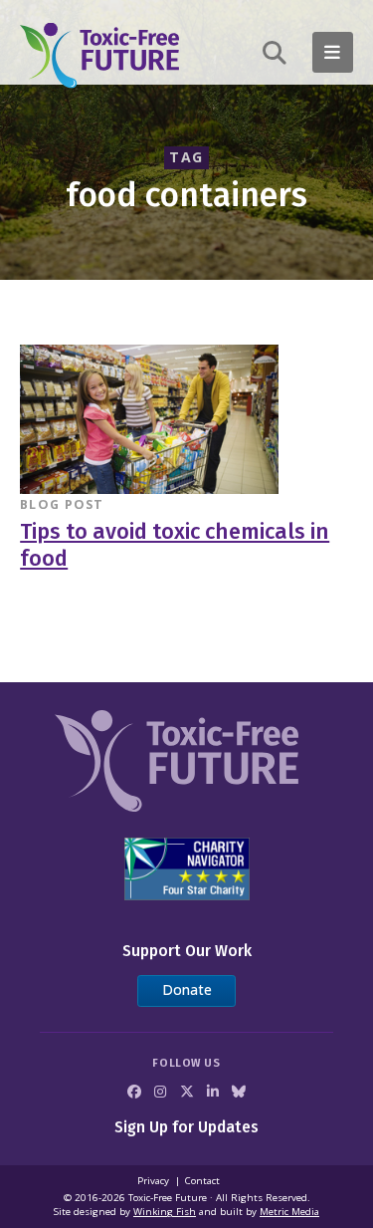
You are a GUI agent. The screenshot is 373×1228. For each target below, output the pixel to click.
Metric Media (289, 1211)
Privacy (153, 1180)
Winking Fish (164, 1211)
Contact (202, 1180)
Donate (187, 989)
